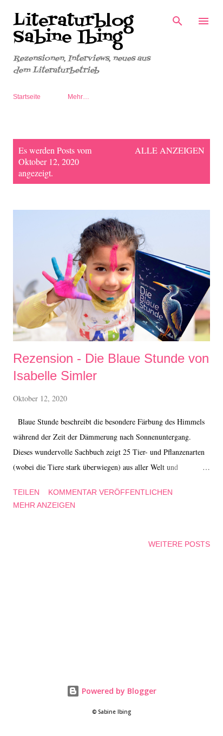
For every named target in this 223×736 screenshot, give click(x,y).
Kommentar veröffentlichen (110, 492)
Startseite (27, 97)
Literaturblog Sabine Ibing (73, 29)
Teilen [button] (26, 492)
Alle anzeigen (170, 150)
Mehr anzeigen (44, 505)
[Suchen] (177, 19)
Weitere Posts (179, 544)
